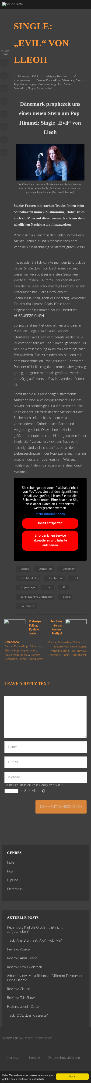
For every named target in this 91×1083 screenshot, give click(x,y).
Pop (59, 84)
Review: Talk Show (21, 998)
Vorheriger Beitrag (23, 632)
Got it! (72, 1076)
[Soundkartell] (13, 4)
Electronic (14, 889)
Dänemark (68, 80)
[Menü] (82, 9)
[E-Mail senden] (4, 140)
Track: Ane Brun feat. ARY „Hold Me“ (34, 940)
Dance (41, 80)
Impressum (13, 1057)
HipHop (12, 880)
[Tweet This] (4, 76)
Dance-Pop (53, 80)
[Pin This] (4, 89)
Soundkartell (44, 88)
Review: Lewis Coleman (24, 967)
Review (68, 84)
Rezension (20, 88)
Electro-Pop (56, 578)
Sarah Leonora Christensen (37, 596)
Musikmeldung (47, 84)
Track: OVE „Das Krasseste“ (27, 1015)
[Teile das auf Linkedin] (4, 102)
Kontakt (34, 1057)
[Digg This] (4, 128)
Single (31, 88)
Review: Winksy (19, 949)
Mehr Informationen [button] (50, 514)
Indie (10, 862)
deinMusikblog (30, 578)
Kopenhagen (28, 84)
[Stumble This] (4, 115)
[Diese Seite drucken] (4, 153)
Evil (76, 578)
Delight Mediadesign (37, 1038)
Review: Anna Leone (22, 958)
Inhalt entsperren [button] (50, 523)
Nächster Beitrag (56, 627)
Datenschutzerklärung (64, 1057)
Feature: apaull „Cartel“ (24, 1006)
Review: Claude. (19, 989)
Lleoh (49, 587)
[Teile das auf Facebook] (4, 63)
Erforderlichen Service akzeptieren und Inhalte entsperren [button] (50, 540)
